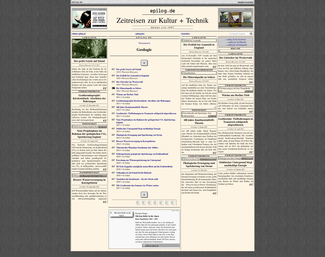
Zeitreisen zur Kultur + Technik (163, 20)
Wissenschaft (199, 110)
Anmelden (185, 34)
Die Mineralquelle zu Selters (128, 88)
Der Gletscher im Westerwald (129, 81)
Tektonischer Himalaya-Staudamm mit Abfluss (137, 147)
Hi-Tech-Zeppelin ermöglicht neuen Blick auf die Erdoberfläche (144, 166)
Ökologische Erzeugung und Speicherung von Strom (139, 135)
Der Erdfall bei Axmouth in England (132, 75)
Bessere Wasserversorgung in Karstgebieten (135, 141)
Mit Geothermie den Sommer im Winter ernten (137, 185)
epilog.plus (139, 34)
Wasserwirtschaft (89, 172)
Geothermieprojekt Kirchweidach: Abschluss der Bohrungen (143, 100)
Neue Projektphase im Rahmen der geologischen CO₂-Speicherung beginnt (145, 121)
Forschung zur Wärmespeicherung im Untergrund (138, 160)
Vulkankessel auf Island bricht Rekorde (133, 172)
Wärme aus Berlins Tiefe (127, 94)
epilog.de (144, 37)
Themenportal (144, 43)
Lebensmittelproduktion (199, 70)
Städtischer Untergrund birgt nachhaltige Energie (138, 128)
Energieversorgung (235, 85)
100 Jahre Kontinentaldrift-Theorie (132, 107)
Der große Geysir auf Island (128, 69)
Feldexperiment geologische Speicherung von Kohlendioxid (142, 153)
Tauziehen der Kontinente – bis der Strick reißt (137, 179)
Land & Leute (89, 37)
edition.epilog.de (79, 34)
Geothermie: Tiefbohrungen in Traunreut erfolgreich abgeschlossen (146, 113)
